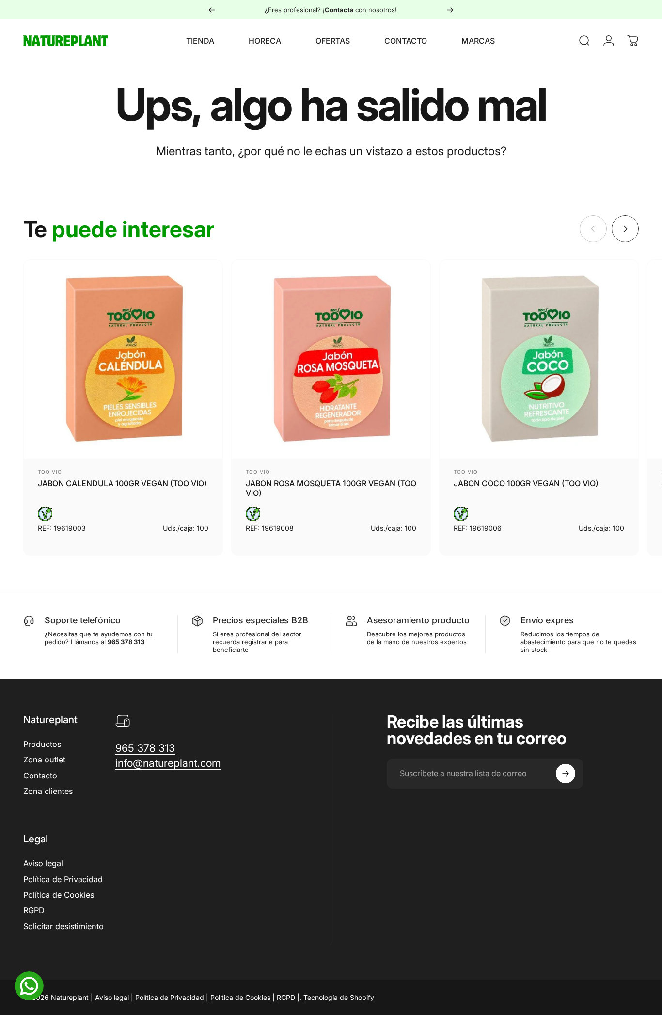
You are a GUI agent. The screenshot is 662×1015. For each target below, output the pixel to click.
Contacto (40, 775)
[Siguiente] (450, 9)
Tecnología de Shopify (338, 997)
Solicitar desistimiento (63, 926)
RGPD (34, 910)
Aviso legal (43, 863)
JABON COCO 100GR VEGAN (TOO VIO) (526, 483)
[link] (145, 748)
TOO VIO (50, 472)
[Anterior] (211, 9)
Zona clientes (48, 791)
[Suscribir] (565, 773)
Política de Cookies (58, 895)
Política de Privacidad (63, 879)
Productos (42, 744)
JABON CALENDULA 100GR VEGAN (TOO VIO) (122, 483)
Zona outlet (44, 759)
